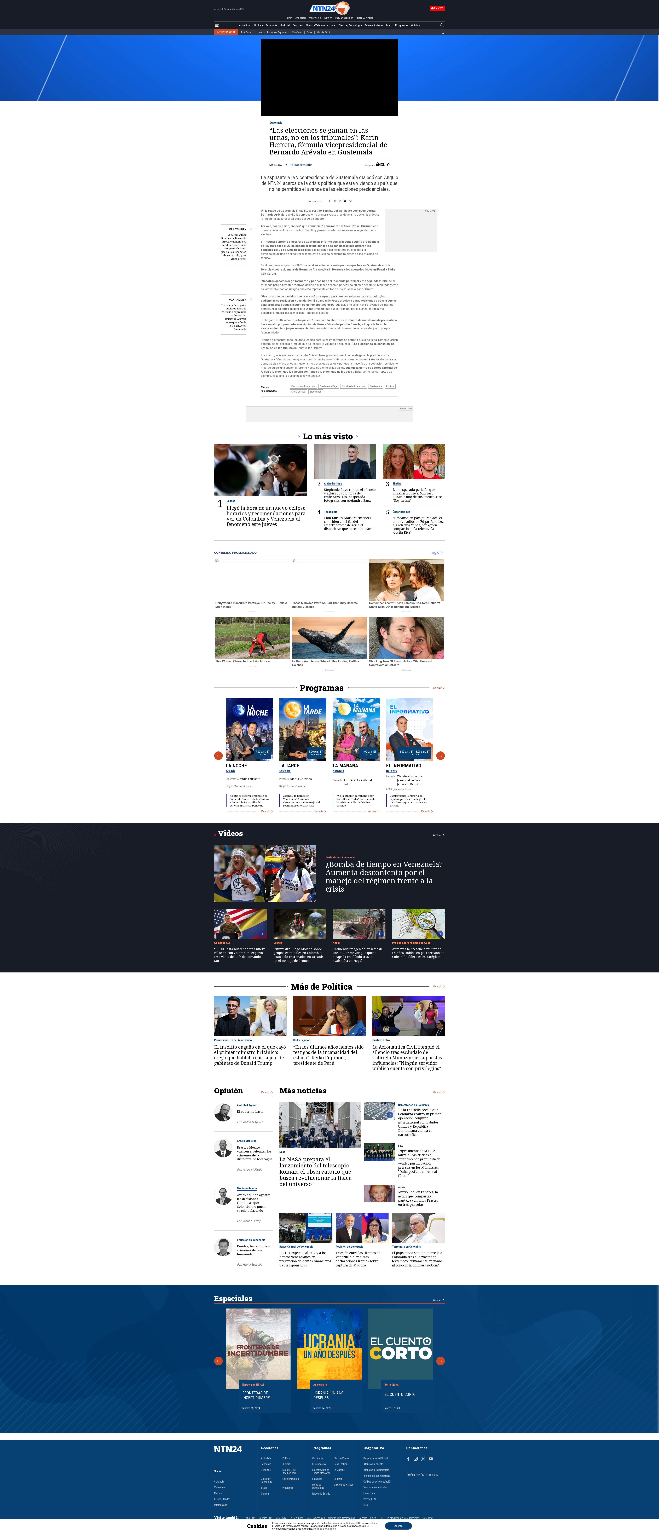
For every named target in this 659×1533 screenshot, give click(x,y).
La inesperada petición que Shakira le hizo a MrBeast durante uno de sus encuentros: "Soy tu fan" (417, 495)
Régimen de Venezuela (349, 1246)
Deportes (298, 25)
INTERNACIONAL (364, 18)
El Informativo (403, 766)
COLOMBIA (300, 18)
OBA (365, 1505)
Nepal (336, 942)
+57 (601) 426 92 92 (427, 1474)
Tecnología (330, 512)
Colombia (219, 1481)
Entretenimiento (374, 25)
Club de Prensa (341, 1458)
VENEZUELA (315, 18)
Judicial (285, 25)
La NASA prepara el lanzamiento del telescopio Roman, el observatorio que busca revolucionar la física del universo (315, 1171)
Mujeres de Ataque (344, 1484)
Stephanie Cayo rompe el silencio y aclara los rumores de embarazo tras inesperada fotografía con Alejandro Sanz (350, 495)
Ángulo (383, 164)
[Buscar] (442, 25)
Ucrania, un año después (328, 1395)
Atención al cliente (373, 1464)
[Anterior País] (443, 31)
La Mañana (345, 766)
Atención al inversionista (376, 1470)
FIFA (400, 1146)
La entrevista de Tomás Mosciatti (321, 1471)
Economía (271, 25)
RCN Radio (281, 1518)
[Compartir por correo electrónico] (345, 201)
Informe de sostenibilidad (376, 1475)
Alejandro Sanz (333, 483)
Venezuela (219, 1487)
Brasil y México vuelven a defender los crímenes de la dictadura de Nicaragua (255, 1153)
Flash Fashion (341, 1464)
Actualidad (245, 25)
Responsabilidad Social (375, 1458)
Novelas (363, 1518)
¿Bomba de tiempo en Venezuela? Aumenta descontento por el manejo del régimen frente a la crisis (301, 800)
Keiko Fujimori (301, 1040)
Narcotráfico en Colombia (413, 1105)
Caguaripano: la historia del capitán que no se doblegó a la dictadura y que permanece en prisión (408, 800)
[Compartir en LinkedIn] (340, 201)
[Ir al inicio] (233, 1454)
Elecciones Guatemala (303, 386)
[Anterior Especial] (218, 1361)
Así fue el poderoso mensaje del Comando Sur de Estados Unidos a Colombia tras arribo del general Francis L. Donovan (249, 800)
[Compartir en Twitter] (335, 201)
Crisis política (298, 391)
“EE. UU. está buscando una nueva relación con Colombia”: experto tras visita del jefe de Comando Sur (239, 955)
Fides (373, 1518)
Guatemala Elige (329, 386)
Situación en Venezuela (251, 1240)
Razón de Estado (321, 1493)
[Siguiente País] (443, 33)
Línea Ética (369, 1493)
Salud (389, 25)
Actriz (401, 1187)
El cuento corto (400, 1394)
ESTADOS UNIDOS (344, 18)
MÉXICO (328, 18)
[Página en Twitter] (423, 1459)
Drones (278, 942)
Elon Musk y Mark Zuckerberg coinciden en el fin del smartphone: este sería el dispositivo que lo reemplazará (348, 523)
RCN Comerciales (316, 1518)
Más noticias (302, 1090)
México (218, 1493)
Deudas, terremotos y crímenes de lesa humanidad (253, 1250)
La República (296, 1518)
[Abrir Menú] (217, 25)
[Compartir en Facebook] (329, 201)
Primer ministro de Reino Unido (233, 1040)
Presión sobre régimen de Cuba (411, 942)
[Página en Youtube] (431, 1459)
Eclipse (231, 501)
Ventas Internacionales (375, 1487)
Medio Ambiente (247, 1188)
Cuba (309, 32)
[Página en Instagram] (416, 1459)
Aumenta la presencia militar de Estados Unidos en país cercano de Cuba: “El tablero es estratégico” (418, 953)
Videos (230, 833)
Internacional (221, 1505)
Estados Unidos (222, 1499)
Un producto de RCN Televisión (403, 1518)
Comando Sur (222, 942)
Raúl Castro (246, 32)
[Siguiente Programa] (440, 755)
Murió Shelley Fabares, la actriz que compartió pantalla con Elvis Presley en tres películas (418, 1198)
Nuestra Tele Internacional (321, 25)
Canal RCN (250, 1518)
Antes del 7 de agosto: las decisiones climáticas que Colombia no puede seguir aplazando (253, 1203)
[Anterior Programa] (218, 755)
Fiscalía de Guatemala (354, 386)
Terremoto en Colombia (406, 1246)
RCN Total (428, 1518)
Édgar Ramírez (401, 512)
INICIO (289, 18)
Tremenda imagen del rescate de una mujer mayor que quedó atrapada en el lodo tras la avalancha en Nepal (358, 955)
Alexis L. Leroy (251, 1221)
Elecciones (315, 391)
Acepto (398, 1526)
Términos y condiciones (341, 1523)
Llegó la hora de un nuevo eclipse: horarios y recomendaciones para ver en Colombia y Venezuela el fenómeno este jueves (267, 516)
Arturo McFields (246, 1141)
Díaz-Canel (297, 32)
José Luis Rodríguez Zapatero (272, 32)
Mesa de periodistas (318, 1486)
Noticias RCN (265, 1518)
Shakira (397, 483)
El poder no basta (250, 1111)
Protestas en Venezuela (340, 857)
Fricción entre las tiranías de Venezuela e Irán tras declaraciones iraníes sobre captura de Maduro (358, 1259)
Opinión (415, 25)
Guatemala (275, 122)
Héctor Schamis (252, 1264)
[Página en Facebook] (408, 1459)
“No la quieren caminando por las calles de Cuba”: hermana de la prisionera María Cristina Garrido (356, 800)
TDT (381, 1518)
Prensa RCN (369, 1499)
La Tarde (289, 766)
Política (258, 25)
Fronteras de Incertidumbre (256, 1395)
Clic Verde (317, 1458)
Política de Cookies (324, 1528)
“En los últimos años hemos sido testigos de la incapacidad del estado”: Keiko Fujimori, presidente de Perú (328, 1055)
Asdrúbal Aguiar (246, 1105)
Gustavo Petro (381, 1040)
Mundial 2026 (323, 32)
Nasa (282, 1152)
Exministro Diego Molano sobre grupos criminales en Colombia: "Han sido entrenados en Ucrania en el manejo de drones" (299, 955)
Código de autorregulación (377, 1481)
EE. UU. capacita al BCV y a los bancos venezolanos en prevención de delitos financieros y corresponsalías (305, 1259)
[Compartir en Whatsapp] (350, 201)
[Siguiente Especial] (440, 1361)
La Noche (236, 766)
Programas (401, 25)
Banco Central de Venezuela (296, 1246)
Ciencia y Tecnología (350, 25)
